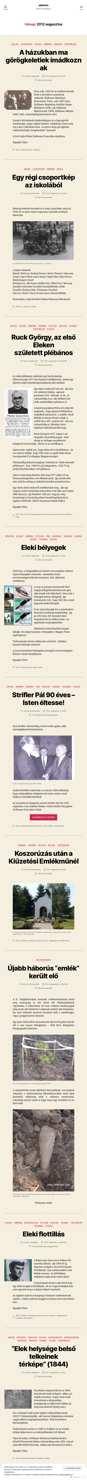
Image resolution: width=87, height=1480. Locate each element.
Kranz (46, 941)
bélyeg (23, 667)
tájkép (33, 539)
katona (39, 1315)
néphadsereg (62, 1315)
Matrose (52, 1315)
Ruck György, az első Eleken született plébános (43, 345)
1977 (26, 514)
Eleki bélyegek (43, 547)
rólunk (51, 845)
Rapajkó (58, 44)
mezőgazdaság (71, 1337)
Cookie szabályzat (65, 1475)
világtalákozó (54, 941)
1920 (18, 150)
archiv (27, 169)
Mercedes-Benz (36, 826)
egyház (38, 44)
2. (21, 307)
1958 (18, 307)
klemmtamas (34, 193)
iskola (60, 169)
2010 (18, 667)
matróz (45, 1315)
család (14, 44)
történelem (70, 44)
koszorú (39, 941)
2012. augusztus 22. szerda (56, 193)
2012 (18, 941)
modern (32, 845)
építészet (21, 1337)
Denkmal (24, 941)
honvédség (31, 1315)
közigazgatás (31, 1223)
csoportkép (26, 44)
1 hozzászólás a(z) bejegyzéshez (45, 715)
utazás (50, 329)
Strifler (50, 826)
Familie (29, 150)
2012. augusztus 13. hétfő (56, 711)
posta (40, 667)
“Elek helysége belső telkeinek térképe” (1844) (43, 1356)
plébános (68, 514)
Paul (45, 826)
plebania (31, 1458)
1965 (18, 1315)
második (26, 307)
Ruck (18, 517)
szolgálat (19, 1318)
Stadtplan (39, 1458)
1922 (18, 826)
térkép (46, 1458)
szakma (73, 326)
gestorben (53, 514)
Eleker (29, 667)
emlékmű (32, 941)
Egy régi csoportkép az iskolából (43, 181)
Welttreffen (64, 941)
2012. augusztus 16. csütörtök (55, 361)
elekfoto (43, 5)
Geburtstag (24, 826)
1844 (18, 1458)
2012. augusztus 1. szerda (55, 1372)
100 (17, 514)
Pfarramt (23, 1458)
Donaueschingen (35, 514)
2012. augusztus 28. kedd (55, 76)
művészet (57, 536)
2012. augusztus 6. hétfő (56, 869)
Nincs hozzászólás (45, 80)
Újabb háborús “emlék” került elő (43, 972)
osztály (33, 307)
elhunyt (45, 514)
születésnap (59, 826)
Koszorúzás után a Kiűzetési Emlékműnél (43, 857)
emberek (48, 44)
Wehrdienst (28, 1318)
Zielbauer (36, 150)
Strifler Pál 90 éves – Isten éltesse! (43, 699)
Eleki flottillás (43, 1234)
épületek (9, 536)
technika (43, 539)
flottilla (23, 1315)
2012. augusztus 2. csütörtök (56, 984)
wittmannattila (33, 984)
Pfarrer (61, 514)
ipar (48, 536)
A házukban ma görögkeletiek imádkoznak (43, 60)
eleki (35, 667)
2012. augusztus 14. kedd (55, 556)
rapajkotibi (35, 76)
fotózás (40, 536)
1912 (21, 514)
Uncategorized (43, 960)
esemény (43, 326)
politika (53, 326)
